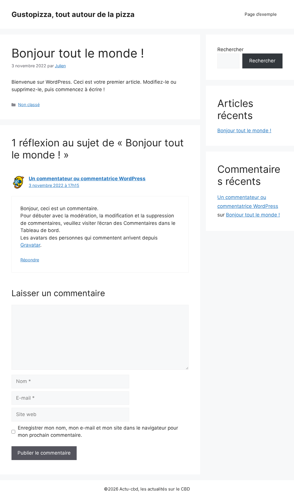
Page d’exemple (261, 14)
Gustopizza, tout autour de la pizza (73, 14)
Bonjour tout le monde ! (244, 130)
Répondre (29, 259)
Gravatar (30, 245)
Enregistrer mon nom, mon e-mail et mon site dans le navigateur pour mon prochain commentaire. (98, 431)
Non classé (29, 104)
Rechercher (230, 49)
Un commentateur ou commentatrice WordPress (87, 178)
